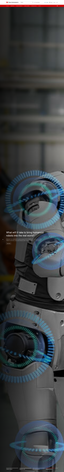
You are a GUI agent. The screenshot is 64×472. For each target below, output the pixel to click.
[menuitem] (57, 6)
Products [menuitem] (7, 5)
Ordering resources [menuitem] (33, 5)
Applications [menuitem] (12, 5)
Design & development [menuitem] (19, 5)
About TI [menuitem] (40, 5)
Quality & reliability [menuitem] (26, 5)
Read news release (9, 243)
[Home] (12, 2)
